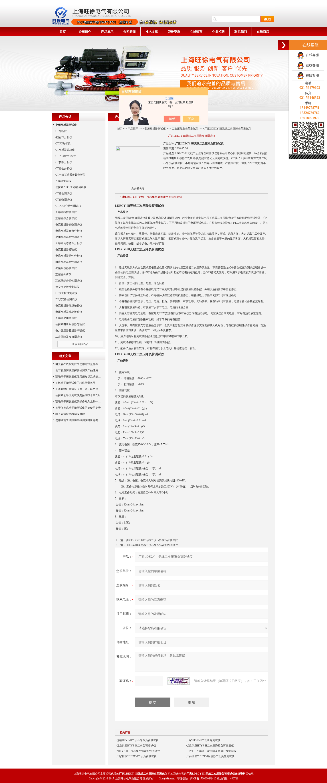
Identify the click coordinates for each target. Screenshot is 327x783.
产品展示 (107, 31)
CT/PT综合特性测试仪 (68, 205)
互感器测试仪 (63, 181)
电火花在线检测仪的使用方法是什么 (76, 364)
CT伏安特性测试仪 (66, 293)
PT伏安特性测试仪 (66, 299)
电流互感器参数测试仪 (68, 224)
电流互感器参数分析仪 (68, 230)
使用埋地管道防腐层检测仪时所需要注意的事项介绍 (86, 420)
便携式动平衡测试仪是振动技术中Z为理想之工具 (84, 395)
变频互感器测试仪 (155, 128)
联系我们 (240, 31)
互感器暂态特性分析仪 (68, 243)
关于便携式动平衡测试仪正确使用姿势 (78, 407)
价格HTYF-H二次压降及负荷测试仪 (138, 740)
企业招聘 (218, 31)
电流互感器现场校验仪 (68, 305)
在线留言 (196, 31)
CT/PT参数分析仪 (65, 156)
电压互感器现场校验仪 (68, 311)
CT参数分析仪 (63, 162)
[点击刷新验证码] (179, 681)
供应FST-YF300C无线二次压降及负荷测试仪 (152, 540)
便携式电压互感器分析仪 (70, 324)
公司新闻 (129, 31)
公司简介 (85, 31)
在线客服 (311, 55)
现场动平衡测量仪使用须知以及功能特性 (79, 376)
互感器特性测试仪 (66, 212)
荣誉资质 (174, 31)
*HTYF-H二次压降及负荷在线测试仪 (138, 751)
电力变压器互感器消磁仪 (70, 330)
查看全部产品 (80, 344)
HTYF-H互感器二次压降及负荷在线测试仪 (211, 751)
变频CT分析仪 (63, 137)
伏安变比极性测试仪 (67, 286)
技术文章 (151, 31)
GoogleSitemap (167, 778)
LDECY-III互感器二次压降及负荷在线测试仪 (152, 545)
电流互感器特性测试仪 (68, 262)
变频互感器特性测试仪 (68, 237)
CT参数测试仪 (63, 199)
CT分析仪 (61, 131)
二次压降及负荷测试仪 (185, 128)
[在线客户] (283, 45)
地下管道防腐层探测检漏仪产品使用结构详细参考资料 (87, 370)
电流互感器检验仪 (66, 249)
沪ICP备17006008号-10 (203, 778)
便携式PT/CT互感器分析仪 (71, 187)
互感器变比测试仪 (66, 318)
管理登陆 (182, 778)
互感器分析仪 (63, 274)
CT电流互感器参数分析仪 (70, 174)
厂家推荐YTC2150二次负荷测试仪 (137, 756)
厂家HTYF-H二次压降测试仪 (203, 740)
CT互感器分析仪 (65, 149)
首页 (63, 31)
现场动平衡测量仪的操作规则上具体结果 (79, 401)
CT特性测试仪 (63, 193)
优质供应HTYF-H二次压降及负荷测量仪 (210, 745)
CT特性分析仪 (63, 168)
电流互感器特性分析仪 (68, 255)
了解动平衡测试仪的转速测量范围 (75, 382)
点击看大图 (138, 188)
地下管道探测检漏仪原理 (70, 414)
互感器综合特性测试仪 (68, 280)
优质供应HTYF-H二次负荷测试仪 (136, 745)
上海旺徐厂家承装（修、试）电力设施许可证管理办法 (87, 389)
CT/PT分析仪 (63, 143)
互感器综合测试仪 (66, 218)
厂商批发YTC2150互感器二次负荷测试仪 (210, 756)
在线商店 (263, 31)
